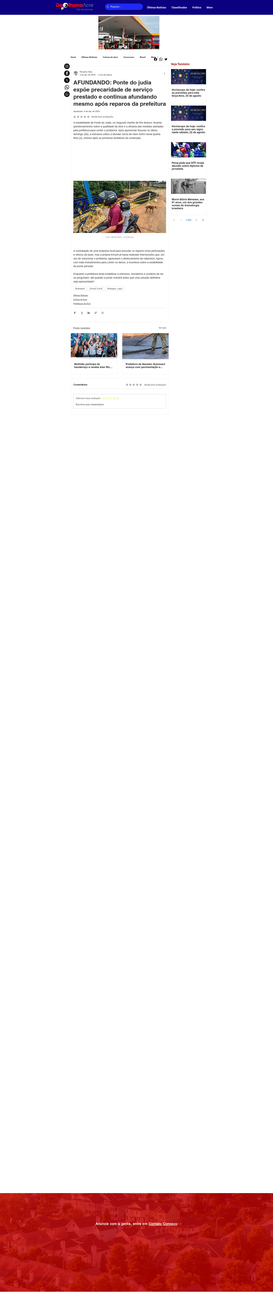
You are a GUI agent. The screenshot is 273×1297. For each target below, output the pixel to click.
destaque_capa (114, 354)
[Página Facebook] (67, 73)
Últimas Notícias (89, 57)
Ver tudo (162, 393)
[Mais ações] (164, 73)
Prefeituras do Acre (82, 369)
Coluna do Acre (110, 57)
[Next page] (196, 220)
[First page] (174, 220)
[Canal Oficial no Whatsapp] (67, 94)
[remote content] (119, 193)
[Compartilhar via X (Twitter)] (81, 378)
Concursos (129, 57)
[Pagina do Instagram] (67, 66)
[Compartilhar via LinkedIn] (88, 378)
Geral (73, 57)
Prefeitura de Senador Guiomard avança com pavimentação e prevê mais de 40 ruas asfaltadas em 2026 (145, 431)
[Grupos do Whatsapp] (67, 87)
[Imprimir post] (102, 378)
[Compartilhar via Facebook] (74, 378)
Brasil (142, 57)
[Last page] (203, 220)
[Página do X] (67, 80)
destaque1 (80, 354)
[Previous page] (180, 220)
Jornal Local (96, 354)
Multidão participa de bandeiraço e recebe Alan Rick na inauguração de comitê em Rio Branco (92, 431)
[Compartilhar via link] (95, 378)
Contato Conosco (163, 1289)
